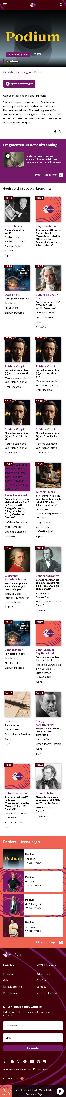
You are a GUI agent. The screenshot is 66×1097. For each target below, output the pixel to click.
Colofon (41, 980)
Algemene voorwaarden (17, 1069)
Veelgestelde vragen (48, 993)
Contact (41, 987)
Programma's (11, 993)
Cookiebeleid (10, 1078)
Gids (5, 980)
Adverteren (43, 974)
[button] (60, 1091)
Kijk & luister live (12, 987)
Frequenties (10, 974)
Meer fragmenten (46, 174)
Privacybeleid (41, 1069)
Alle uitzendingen (46, 942)
